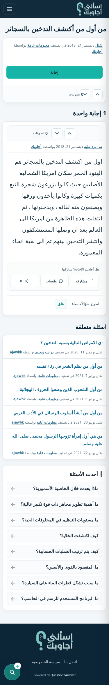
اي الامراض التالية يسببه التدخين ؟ (71, 342)
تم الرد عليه (93, 146)
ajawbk (16, 352)
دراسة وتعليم (44, 352)
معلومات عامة (38, 45)
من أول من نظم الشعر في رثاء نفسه (70, 366)
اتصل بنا (70, 661)
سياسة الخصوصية (46, 661)
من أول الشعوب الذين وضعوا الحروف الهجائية (61, 389)
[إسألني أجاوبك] (89, 9)
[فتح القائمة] (9, 9)
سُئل (99, 45)
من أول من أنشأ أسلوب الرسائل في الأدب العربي (58, 412)
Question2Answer (63, 675)
